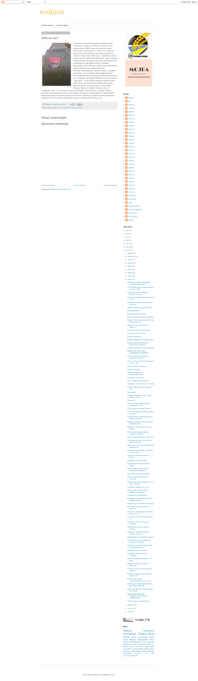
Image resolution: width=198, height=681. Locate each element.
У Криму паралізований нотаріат (138, 601)
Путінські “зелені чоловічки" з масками (140, 384)
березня (130, 605)
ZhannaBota (132, 195)
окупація (140, 644)
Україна (142, 633)
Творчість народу (62, 25)
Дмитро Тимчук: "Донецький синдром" (140, 537)
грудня (130, 253)
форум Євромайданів (132, 641)
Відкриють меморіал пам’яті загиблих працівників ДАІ (140, 423)
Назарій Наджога (134, 206)
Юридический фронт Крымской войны (140, 339)
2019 (127, 234)
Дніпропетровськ (128, 655)
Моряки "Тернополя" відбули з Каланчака (137, 564)
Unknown (131, 105)
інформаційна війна (145, 639)
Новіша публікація (48, 185)
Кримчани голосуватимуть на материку (140, 503)
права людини (129, 639)
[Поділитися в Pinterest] (81, 104)
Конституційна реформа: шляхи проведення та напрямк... (138, 469)
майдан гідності (149, 649)
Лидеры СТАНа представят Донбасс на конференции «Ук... (140, 321)
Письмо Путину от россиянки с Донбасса (137, 326)
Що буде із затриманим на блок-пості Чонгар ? (139, 428)
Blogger (112, 674)
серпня (130, 266)
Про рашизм (131, 392)
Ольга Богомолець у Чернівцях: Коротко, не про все (138, 293)
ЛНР (152, 653)
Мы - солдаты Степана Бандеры (138, 381)
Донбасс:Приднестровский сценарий (139, 307)
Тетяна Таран (132, 213)
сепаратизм (127, 651)
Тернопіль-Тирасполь (135, 209)
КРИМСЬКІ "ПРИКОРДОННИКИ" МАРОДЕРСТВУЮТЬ (139, 585)
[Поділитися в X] (76, 104)
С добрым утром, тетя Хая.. (136, 333)
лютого (130, 608)
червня (130, 273)
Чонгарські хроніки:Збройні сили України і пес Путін (138, 533)
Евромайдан (127, 653)
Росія (126, 636)
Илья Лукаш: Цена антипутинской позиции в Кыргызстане (138, 283)
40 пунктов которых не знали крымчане (140, 348)
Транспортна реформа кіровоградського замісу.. (140, 298)
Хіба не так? (131, 400)
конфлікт (138, 653)
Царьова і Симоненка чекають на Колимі (138, 456)
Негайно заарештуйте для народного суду (139, 388)
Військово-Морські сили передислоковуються (135, 373)
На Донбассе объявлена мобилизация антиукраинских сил (139, 546)
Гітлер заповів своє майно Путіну (138, 408)
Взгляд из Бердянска (134, 336)
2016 (127, 243)
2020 (127, 230)
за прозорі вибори (137, 649)
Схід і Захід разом (136, 646)
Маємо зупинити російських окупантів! (140, 317)
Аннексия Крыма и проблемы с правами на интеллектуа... (138, 344)
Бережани (151, 651)
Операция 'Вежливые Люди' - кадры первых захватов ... (139, 396)
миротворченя (149, 646)
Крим (151, 633)
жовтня (130, 259)
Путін (60, 108)
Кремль (125, 646)
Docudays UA (149, 644)
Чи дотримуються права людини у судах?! (138, 464)
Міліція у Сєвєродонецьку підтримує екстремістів (139, 575)
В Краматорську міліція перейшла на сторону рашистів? (139, 418)
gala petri (131, 220)
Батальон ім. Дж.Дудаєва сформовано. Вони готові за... (140, 512)
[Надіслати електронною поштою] (71, 104)
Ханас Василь (132, 216)
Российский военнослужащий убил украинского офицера (139, 541)
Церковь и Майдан (133, 369)
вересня (130, 263)
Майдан (127, 630)
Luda (129, 101)
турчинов (74, 108)
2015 (127, 247)
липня (130, 269)
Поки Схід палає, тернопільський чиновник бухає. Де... (138, 404)
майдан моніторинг (139, 637)
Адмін (130, 202)
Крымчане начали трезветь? (136, 314)
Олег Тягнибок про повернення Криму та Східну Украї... (140, 288)
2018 (127, 237)
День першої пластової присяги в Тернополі (138, 507)
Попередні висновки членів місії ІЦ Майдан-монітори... (139, 499)
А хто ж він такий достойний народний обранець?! (140, 412)
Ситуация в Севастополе (135, 377)
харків (144, 642)
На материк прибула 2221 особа (138, 487)
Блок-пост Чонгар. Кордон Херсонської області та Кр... (140, 362)
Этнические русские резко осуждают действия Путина (139, 441)
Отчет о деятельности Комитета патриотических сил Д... (138, 357)
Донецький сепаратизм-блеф (136, 460)
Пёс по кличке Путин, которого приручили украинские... (138, 491)
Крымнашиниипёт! (133, 310)
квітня (130, 279)
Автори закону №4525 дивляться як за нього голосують (140, 483)
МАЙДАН (52, 11)
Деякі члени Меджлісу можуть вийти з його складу (140, 590)
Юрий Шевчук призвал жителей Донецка (138, 528)
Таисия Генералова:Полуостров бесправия (138, 478)
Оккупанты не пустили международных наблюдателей (140, 446)
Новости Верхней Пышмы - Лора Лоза (140, 437)
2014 (127, 250)
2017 (127, 240)
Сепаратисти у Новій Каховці (137, 495)
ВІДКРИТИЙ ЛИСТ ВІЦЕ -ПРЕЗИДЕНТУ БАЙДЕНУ (138, 352)
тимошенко (66, 108)
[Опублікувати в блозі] (73, 104)
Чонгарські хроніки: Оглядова (137, 550)
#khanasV (131, 98)
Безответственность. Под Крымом (138, 330)
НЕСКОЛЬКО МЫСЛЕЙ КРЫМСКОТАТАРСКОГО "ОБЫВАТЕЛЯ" (137, 596)
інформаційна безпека (139, 651)
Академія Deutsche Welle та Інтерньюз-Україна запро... (140, 451)
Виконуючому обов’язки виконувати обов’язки (139, 303)
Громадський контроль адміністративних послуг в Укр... (139, 580)
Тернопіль (148, 630)
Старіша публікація (110, 185)
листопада (131, 256)
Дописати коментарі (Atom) (61, 189)
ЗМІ (146, 653)
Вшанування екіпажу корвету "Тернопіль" (137, 554)
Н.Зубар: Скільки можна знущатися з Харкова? (139, 570)
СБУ (136, 655)
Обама (55, 108)
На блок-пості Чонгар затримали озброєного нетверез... (138, 433)
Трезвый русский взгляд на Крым (138, 474)
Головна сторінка (47, 25)
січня (129, 611)
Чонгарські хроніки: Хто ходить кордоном (138, 523)
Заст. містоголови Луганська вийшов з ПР (140, 518)
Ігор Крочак (132, 199)
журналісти (127, 649)
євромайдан (129, 633)
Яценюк (80, 108)
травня (130, 276)
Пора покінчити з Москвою (136, 366)
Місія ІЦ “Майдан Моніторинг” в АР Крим (139, 559)
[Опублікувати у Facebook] (78, 104)
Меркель (50, 108)
